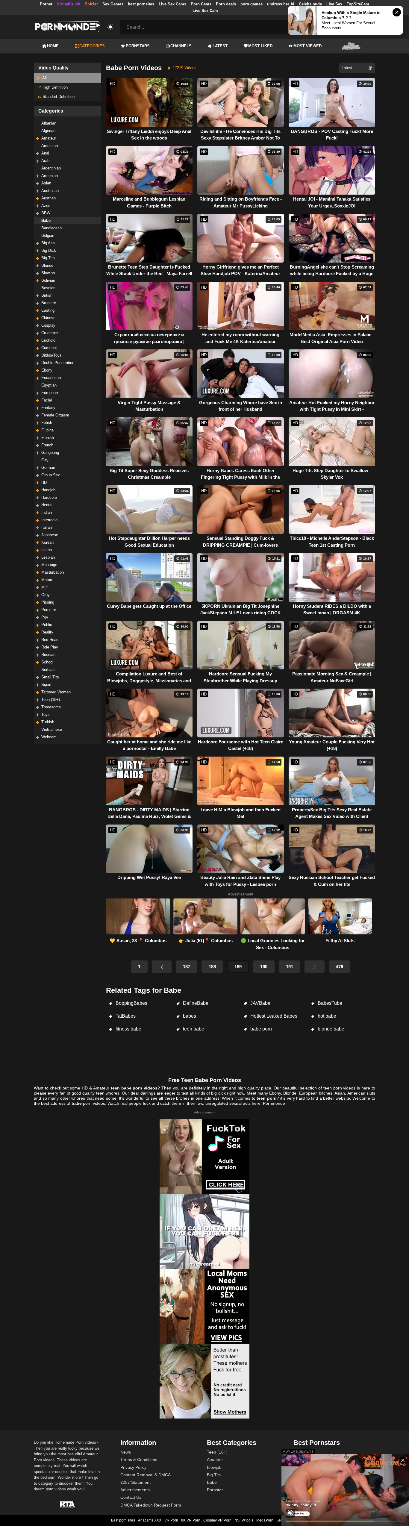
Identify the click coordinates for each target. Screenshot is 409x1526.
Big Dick (48, 250)
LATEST (220, 46)
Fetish (46, 422)
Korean (47, 542)
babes (189, 1016)
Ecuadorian (51, 377)
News (125, 1452)
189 (238, 966)
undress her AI (280, 4)
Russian (48, 654)
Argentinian (51, 168)
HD (44, 482)
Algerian (48, 130)
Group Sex (50, 475)
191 (289, 966)
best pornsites (141, 4)
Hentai (46, 505)
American (49, 145)
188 (212, 966)
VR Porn (171, 1520)
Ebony (46, 370)
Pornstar (48, 609)
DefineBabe (195, 1003)
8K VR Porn (190, 1520)
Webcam (49, 737)
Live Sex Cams (172, 4)
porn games (251, 4)
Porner (46, 4)
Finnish (47, 437)
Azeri (45, 205)
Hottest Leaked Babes (273, 1016)
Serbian (47, 669)
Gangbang (50, 452)
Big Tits (48, 258)
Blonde (47, 265)
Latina (46, 550)
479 (339, 966)
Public (46, 624)
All (44, 78)
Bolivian (48, 280)
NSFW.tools (243, 1520)
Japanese (49, 535)
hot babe (326, 1016)
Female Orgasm (55, 415)
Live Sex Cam (205, 10)
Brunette (48, 303)
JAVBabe (259, 1003)
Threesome (51, 707)
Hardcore (49, 497)
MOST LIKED (260, 46)
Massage (49, 565)
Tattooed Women (56, 692)
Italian (46, 527)
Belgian (47, 235)
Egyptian (49, 385)
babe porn (260, 1028)
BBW (45, 213)
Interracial (49, 520)
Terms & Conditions (138, 1459)
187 (186, 966)
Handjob (48, 490)
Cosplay (48, 325)
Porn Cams (201, 4)
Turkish (47, 722)
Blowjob (48, 273)
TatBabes (125, 1016)
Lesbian (48, 557)
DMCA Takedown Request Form (150, 1505)
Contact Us (130, 1497)
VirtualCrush (68, 4)
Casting (47, 310)
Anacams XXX (149, 1520)
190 (263, 966)
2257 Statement (135, 1482)
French (47, 445)
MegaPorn (264, 1520)
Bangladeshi (52, 228)
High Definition (54, 87)
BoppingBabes (130, 1003)
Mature (47, 580)
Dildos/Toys (51, 355)
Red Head (49, 639)
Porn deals (226, 4)
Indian (46, 512)
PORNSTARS (138, 46)
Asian (46, 183)
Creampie (49, 333)
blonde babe (330, 1028)
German (48, 467)
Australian (50, 190)
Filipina (47, 430)
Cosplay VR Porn (217, 1520)
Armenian (49, 175)
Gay (45, 460)
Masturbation (52, 572)
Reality (47, 632)
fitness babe (127, 1028)
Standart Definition (58, 96)
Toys (45, 714)
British (46, 295)
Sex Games (112, 4)
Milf (44, 587)
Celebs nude (310, 4)
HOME (53, 46)
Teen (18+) (50, 699)
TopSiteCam (358, 4)
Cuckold (48, 340)
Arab (45, 160)
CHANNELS (181, 46)
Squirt (46, 684)
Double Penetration (57, 362)
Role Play (49, 647)
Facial (46, 400)
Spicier (91, 4)
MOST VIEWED (307, 46)
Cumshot (49, 347)
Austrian (48, 198)
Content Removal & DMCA (145, 1474)
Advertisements (135, 1489)
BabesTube (329, 1003)
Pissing (47, 602)
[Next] (314, 966)
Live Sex (334, 4)
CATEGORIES (92, 46)
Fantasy (48, 407)
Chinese (48, 318)
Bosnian (48, 288)
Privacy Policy (133, 1467)
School (47, 662)
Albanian (48, 123)
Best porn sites (123, 1520)
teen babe (193, 1028)
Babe (46, 220)
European (49, 392)
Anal (45, 153)
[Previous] (162, 966)
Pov (44, 617)
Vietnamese (51, 729)
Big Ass (48, 243)
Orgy (45, 594)
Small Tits (50, 677)
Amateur (48, 138)
